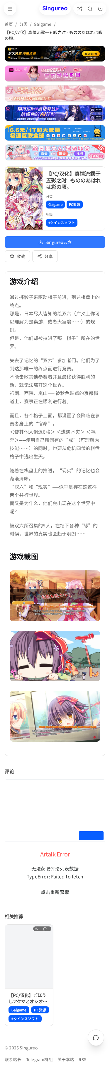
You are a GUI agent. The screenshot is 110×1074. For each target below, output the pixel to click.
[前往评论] (96, 1037)
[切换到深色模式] (100, 9)
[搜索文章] (90, 9)
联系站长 (13, 1059)
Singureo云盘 (58, 242)
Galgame (42, 24)
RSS (82, 1059)
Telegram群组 (39, 1059)
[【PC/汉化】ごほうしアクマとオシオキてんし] (29, 957)
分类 (23, 24)
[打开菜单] (10, 8)
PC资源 (74, 204)
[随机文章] (80, 9)
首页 (9, 24)
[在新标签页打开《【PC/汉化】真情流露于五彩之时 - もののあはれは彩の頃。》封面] (24, 198)
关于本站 (65, 1059)
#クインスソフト (61, 222)
